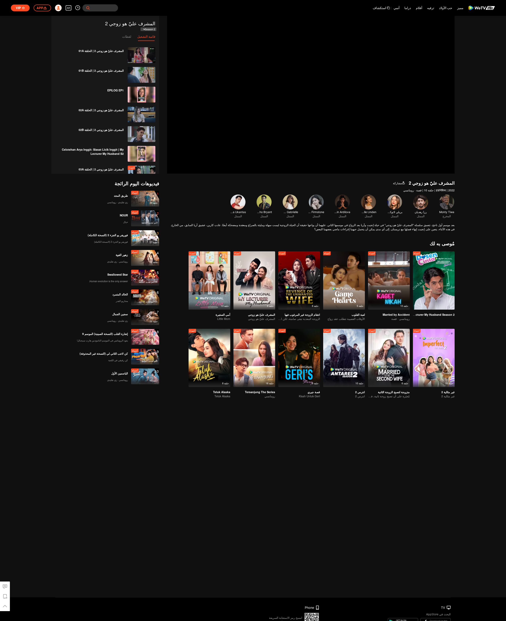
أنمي (396, 8)
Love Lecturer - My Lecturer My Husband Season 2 (420, 315)
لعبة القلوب (358, 315)
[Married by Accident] (389, 280)
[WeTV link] (481, 8)
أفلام (419, 8)
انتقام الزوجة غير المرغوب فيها (302, 315)
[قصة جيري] (299, 358)
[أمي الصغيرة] (209, 280)
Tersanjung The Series (260, 392)
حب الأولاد (445, 8)
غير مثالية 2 (448, 392)
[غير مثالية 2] (434, 358)
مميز (460, 8)
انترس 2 (360, 392)
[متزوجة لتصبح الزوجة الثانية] (389, 358)
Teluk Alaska (221, 392)
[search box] (88, 8)
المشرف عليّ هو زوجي (261, 315)
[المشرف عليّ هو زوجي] (254, 280)
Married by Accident (396, 315)
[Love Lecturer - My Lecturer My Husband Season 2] (434, 280)
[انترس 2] (344, 358)
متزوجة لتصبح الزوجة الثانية (394, 392)
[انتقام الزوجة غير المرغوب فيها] (299, 280)
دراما (407, 8)
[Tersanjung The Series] (254, 358)
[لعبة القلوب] (344, 280)
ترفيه (430, 8)
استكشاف (379, 8)
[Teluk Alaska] (209, 358)
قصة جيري (314, 392)
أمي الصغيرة (223, 315)
